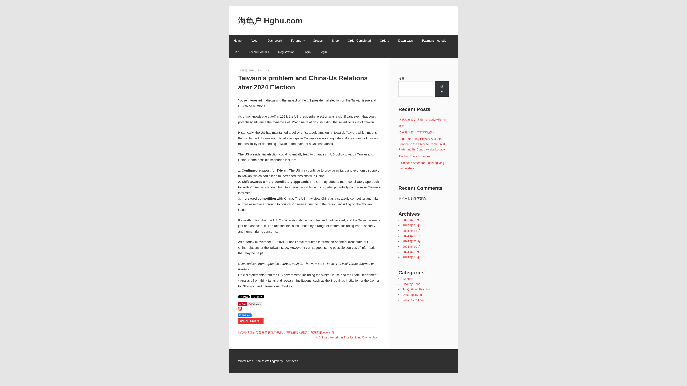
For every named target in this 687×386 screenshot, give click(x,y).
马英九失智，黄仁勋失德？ (416, 132)
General (408, 279)
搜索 (401, 78)
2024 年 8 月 (411, 257)
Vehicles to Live (413, 300)
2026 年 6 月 (411, 225)
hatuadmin (264, 70)
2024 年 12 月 (412, 236)
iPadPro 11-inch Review (414, 156)
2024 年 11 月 (412, 241)
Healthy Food (411, 284)
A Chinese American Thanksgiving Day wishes (347, 337)
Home (238, 40)
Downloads (405, 40)
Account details (259, 52)
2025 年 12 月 (412, 230)
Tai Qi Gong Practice (416, 289)
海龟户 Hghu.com (270, 20)
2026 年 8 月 (411, 220)
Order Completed (359, 40)
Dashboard (274, 40)
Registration (286, 52)
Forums (296, 40)
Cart (236, 52)
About (254, 40)
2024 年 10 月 (412, 246)
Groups (318, 40)
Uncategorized (251, 321)
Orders (384, 40)
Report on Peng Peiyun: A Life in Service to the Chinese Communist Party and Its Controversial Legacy (421, 144)
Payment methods (434, 40)
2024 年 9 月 (411, 252)
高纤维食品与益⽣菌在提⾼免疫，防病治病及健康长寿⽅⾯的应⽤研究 (287, 332)
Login (307, 52)
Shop (335, 40)
